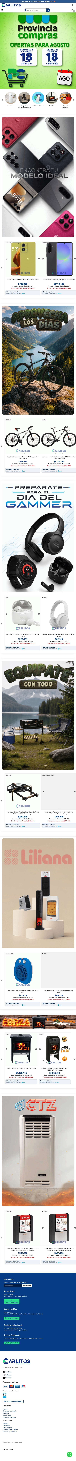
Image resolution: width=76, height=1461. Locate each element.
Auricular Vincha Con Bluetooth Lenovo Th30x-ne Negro (22, 635)
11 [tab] (68, 276)
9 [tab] (30, 276)
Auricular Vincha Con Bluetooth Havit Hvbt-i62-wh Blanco (59, 635)
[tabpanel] (23, 259)
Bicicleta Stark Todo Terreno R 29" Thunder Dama (59, 457)
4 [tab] (21, 276)
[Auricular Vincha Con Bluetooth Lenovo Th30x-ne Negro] (23, 614)
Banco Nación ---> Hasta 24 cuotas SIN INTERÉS (37, 1)
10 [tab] (66, 276)
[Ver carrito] (72, 10)
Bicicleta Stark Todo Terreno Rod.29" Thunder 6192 (23, 457)
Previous (2, 100)
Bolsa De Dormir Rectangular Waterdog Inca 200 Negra (59, 813)
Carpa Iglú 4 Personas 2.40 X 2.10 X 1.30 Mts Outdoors (22, 813)
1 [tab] (15, 276)
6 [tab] (25, 276)
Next (74, 100)
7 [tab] (26, 276)
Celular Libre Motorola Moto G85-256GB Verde (59, 279)
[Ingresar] (66, 5)
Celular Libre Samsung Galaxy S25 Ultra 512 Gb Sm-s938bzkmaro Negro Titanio (22, 280)
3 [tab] (19, 276)
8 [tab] (28, 276)
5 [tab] (23, 276)
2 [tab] (17, 276)
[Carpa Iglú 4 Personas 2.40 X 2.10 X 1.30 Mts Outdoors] (23, 792)
